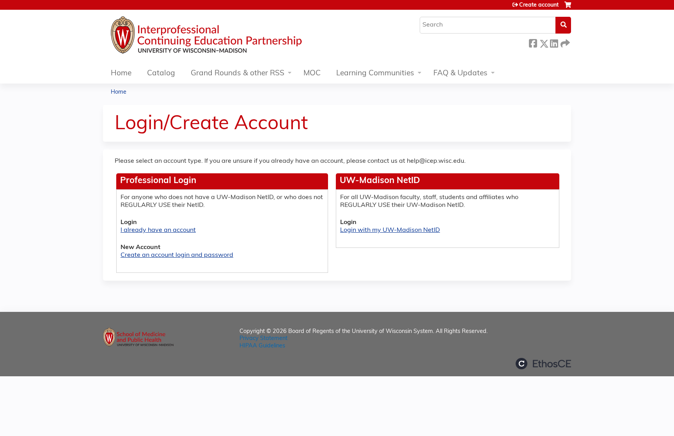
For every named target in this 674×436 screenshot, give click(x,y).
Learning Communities (375, 73)
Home (121, 73)
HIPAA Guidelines (262, 346)
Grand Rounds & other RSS (237, 73)
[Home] (230, 37)
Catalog (161, 73)
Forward (564, 42)
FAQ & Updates (460, 73)
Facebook (533, 42)
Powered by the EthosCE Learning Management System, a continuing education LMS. (543, 363)
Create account (539, 5)
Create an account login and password (177, 255)
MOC (312, 73)
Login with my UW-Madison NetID (390, 230)
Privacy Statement (263, 339)
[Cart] (567, 8)
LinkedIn (554, 42)
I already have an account (158, 230)
